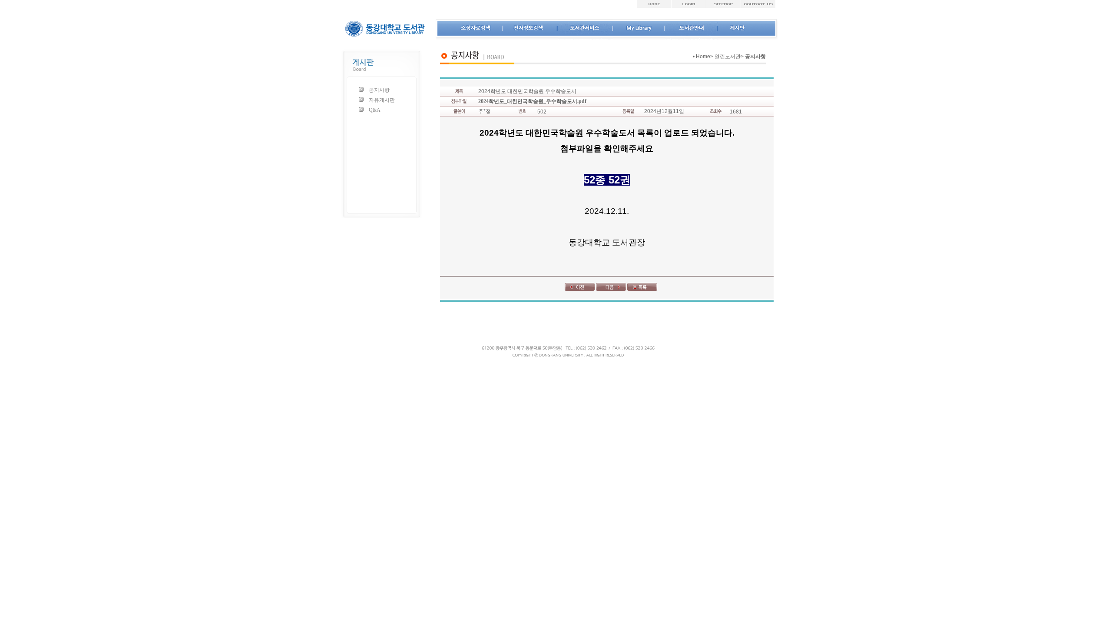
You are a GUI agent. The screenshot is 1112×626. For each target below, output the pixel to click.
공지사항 (379, 90)
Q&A (375, 110)
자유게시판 (382, 100)
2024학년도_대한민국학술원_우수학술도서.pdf (532, 101)
